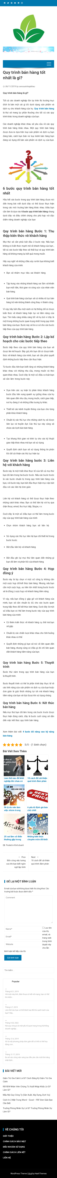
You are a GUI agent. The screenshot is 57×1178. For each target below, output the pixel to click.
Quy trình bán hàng (44, 108)
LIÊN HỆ (7, 1157)
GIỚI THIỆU (8, 1136)
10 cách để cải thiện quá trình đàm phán (40, 860)
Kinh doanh (19, 845)
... (6, 988)
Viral (30, 1173)
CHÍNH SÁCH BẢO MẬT (14, 1141)
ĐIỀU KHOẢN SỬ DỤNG (14, 1147)
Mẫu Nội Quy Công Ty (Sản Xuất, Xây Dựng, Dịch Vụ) (26, 1095)
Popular (16, 981)
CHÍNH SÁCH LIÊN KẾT (14, 1152)
